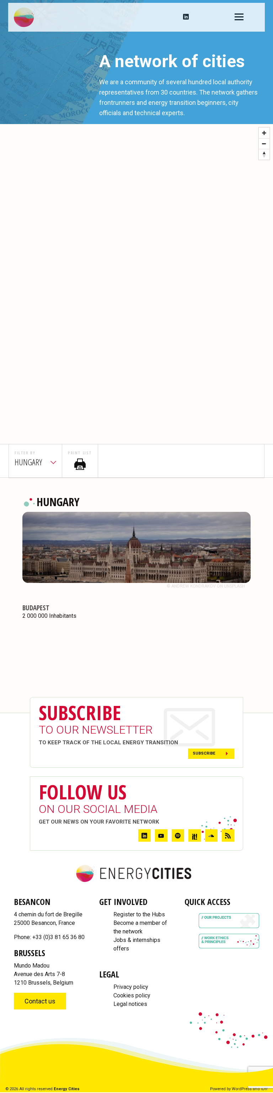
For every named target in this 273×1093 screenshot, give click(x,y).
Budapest (35, 607)
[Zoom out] (264, 143)
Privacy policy (130, 987)
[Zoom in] (264, 133)
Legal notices (130, 1004)
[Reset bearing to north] (264, 154)
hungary (28, 462)
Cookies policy (131, 995)
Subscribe (204, 753)
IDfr (264, 1089)
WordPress (242, 1089)
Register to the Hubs (139, 914)
